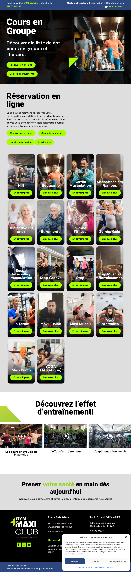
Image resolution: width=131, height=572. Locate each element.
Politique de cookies (85, 567)
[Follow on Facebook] (19, 545)
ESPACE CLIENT (115, 6)
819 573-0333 (96, 530)
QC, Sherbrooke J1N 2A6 (101, 526)
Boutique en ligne (115, 2)
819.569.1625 (31, 2)
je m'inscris (44, 142)
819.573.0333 (14, 6)
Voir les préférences (117, 561)
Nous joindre (115, 11)
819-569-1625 (55, 531)
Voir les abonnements (22, 73)
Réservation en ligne (21, 64)
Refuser (95, 561)
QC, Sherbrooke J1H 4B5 (60, 526)
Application (97, 2)
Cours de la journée (52, 133)
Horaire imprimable (21, 142)
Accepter (75, 561)
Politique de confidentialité (103, 567)
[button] (126, 537)
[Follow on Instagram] (24, 545)
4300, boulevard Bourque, (102, 523)
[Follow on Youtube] (29, 545)
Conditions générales (16, 565)
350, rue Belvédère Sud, (60, 523)
